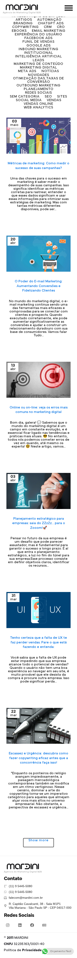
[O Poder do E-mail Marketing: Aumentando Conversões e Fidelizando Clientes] (38, 254)
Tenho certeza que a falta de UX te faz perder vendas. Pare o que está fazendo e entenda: (38, 642)
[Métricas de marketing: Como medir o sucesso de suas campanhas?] (38, 136)
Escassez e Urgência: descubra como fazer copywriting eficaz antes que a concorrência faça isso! (38, 758)
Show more (38, 840)
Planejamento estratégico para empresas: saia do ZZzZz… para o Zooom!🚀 (38, 523)
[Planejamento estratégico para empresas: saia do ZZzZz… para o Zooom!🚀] (38, 491)
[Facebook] (32, 925)
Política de (23, 950)
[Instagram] (8, 925)
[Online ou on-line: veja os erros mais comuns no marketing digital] (38, 380)
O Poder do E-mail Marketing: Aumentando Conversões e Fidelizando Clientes (38, 286)
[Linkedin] (20, 925)
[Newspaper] (44, 925)
